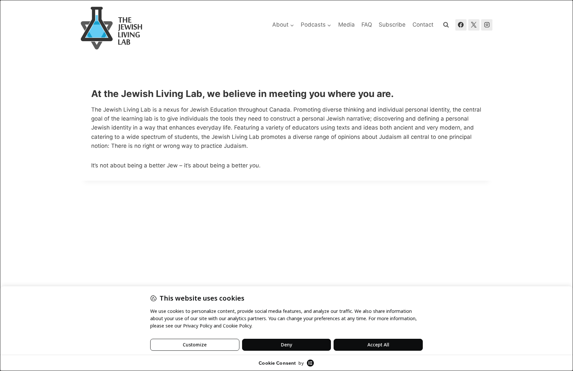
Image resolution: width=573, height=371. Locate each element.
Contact (423, 24)
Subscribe (392, 24)
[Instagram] (486, 25)
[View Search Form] (446, 25)
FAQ (366, 24)
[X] (473, 25)
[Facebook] (461, 25)
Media (346, 24)
